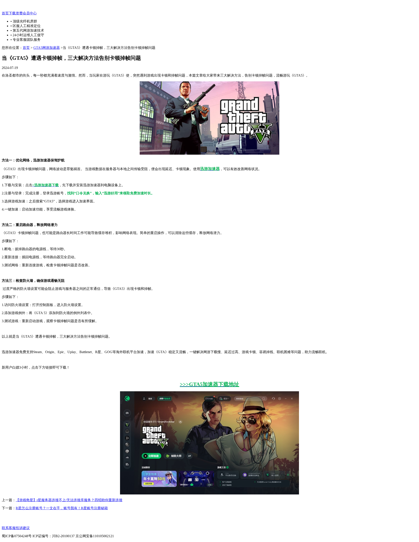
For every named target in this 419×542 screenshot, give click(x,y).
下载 (12, 13)
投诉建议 (23, 528)
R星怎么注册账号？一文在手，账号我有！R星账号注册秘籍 (62, 508)
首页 (5, 13)
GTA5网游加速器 (46, 48)
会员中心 (30, 13)
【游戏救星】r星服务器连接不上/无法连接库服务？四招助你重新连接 (69, 500)
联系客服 (9, 528)
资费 (19, 13)
